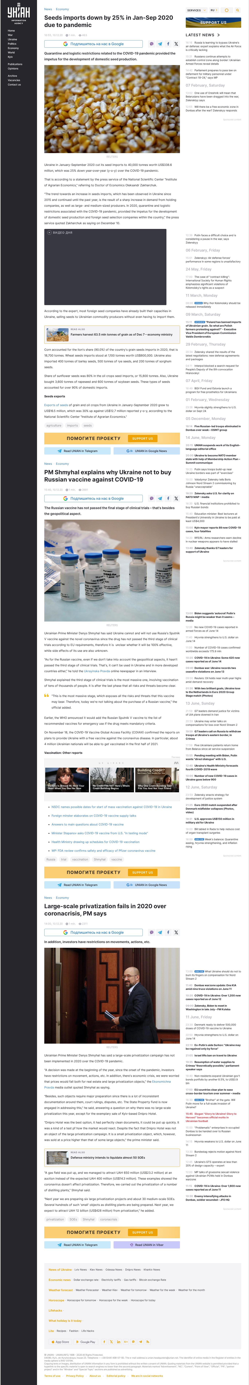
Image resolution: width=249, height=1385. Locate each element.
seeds (88, 425)
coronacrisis (108, 1219)
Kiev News (96, 1269)
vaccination (80, 859)
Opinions (13, 68)
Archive (12, 75)
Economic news (60, 1280)
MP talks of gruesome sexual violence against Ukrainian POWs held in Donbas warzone (212, 1175)
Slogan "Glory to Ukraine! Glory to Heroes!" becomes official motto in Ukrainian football (211, 1117)
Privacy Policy (75, 1375)
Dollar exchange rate (86, 1279)
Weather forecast (61, 1290)
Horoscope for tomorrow (81, 1300)
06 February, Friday (203, 250)
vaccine (116, 859)
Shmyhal (100, 859)
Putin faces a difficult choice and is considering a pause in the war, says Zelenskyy (211, 239)
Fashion (73, 1330)
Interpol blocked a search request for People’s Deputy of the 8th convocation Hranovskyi (212, 369)
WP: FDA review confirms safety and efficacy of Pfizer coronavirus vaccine (103, 850)
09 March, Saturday (203, 314)
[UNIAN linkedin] (119, 1342)
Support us (213, 22)
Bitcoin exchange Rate (152, 1279)
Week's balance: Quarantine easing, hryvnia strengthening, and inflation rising (212, 843)
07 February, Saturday (205, 85)
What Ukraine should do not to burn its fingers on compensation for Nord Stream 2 (213, 975)
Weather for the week (162, 1290)
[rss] (148, 1342)
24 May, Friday (199, 269)
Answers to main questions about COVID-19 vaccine (88, 824)
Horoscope (56, 1300)
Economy (13, 48)
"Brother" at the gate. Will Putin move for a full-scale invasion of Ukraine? (210, 1103)
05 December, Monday (206, 418)
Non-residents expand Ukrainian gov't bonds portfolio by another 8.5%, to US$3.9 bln (213, 1079)
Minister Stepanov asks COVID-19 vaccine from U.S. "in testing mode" (100, 833)
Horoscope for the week (113, 1300)
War (10, 35)
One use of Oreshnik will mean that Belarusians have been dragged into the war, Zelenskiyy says (212, 96)
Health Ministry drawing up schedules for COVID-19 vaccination (95, 842)
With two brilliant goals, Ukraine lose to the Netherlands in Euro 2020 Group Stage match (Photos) (213, 692)
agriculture (53, 425)
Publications (15, 64)
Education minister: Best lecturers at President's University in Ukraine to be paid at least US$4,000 (213, 517)
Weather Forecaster (87, 1290)
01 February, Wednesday (207, 400)
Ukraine (12, 39)
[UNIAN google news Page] (126, 1342)
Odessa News (114, 1269)
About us (95, 1375)
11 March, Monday (202, 295)
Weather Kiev (110, 1290)
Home (11, 30)
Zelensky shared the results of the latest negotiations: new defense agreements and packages (212, 355)
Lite (51, 1331)
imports (72, 425)
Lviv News (81, 1269)
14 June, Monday (201, 437)
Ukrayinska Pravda (97, 671)
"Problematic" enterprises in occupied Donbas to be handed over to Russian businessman (213, 1131)
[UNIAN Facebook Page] (104, 1342)
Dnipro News (133, 1269)
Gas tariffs (130, 1279)
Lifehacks (55, 1310)
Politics (12, 43)
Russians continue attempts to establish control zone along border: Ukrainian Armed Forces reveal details (213, 60)
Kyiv (10, 56)
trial (63, 859)
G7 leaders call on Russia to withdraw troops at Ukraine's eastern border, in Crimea (213, 735)
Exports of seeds (56, 405)
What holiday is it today (65, 1320)
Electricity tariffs (111, 1279)
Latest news (200, 35)
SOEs (73, 1219)
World (11, 52)
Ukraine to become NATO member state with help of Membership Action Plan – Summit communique (213, 459)
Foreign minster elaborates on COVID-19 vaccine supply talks (94, 815)
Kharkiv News (152, 1269)
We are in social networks (147, 1375)
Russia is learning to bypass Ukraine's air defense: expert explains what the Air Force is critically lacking (213, 46)
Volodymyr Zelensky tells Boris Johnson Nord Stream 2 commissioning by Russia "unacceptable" (211, 483)
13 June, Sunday (200, 703)
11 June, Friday (199, 1017)
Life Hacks (87, 1330)
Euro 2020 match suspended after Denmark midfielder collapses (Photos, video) (211, 808)
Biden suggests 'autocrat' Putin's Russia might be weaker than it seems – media (210, 617)
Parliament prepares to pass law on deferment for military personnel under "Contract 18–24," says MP (211, 74)
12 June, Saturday (201, 787)
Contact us (14, 84)
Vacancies (14, 80)
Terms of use (52, 1375)
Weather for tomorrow (134, 1290)
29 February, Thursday (206, 344)
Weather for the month (191, 1290)
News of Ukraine (60, 1269)
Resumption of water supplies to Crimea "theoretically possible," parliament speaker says (212, 1065)
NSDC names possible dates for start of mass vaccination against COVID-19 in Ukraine (112, 807)
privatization (55, 1219)
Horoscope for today (143, 1300)
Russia (50, 859)
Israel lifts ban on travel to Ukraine (215, 1055)
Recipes (61, 1330)
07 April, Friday (199, 381)
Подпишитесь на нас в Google (97, 44)
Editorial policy (116, 1375)
